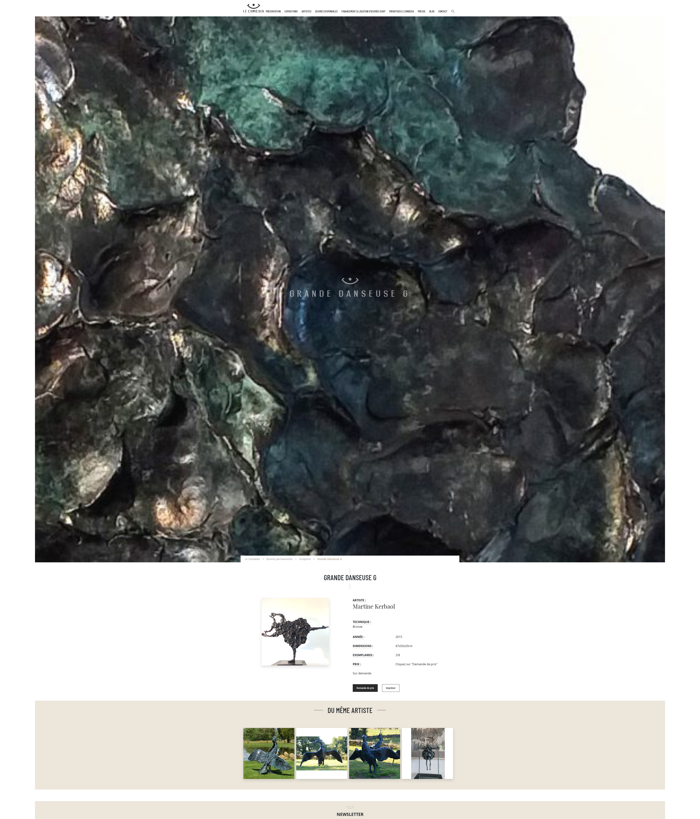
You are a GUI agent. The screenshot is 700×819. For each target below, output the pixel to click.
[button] (453, 12)
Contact (442, 11)
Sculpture (305, 559)
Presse (421, 11)
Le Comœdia (252, 559)
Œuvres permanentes (279, 559)
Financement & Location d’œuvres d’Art (363, 11)
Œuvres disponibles (326, 11)
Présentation (273, 11)
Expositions (291, 11)
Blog (431, 11)
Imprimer (391, 688)
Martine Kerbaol (374, 607)
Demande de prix (365, 688)
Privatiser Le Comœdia (401, 11)
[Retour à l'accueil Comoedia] (253, 8)
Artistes (306, 11)
